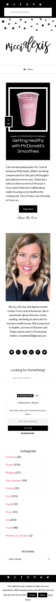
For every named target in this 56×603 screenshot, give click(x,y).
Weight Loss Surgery (17, 535)
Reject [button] (42, 595)
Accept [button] (32, 595)
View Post (28, 208)
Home (9, 511)
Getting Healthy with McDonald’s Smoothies (28, 146)
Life (8, 519)
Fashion (10, 488)
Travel (9, 527)
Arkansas (11, 456)
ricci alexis (28, 47)
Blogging (11, 472)
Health (9, 504)
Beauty (10, 464)
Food (8, 496)
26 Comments (39, 136)
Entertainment (14, 480)
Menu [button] (30, 69)
